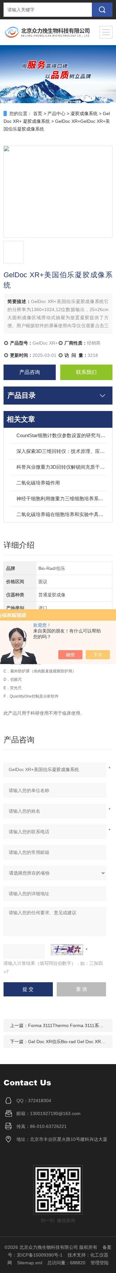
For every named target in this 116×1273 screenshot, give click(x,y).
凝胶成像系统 (84, 113)
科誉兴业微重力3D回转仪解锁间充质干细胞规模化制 (61, 467)
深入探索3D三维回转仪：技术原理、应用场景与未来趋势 (61, 451)
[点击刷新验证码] (67, 949)
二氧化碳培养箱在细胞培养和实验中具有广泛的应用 (61, 514)
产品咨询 (29, 372)
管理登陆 (100, 1262)
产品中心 (56, 113)
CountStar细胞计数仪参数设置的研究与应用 (61, 435)
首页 (37, 113)
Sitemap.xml (29, 1262)
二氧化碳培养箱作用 (38, 482)
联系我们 (86, 372)
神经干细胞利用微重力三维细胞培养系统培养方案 (61, 498)
